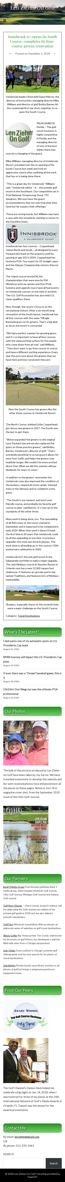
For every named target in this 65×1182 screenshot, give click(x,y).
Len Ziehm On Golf (32, 7)
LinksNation (9, 965)
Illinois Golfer (10, 935)
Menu (58, 20)
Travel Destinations (29, 615)
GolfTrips (8, 924)
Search (8, 1154)
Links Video (9, 950)
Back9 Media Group (13, 887)
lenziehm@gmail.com (27, 1136)
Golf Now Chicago (12, 905)
